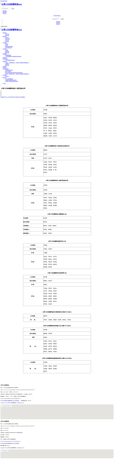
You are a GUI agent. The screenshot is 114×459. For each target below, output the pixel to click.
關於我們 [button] (5, 36)
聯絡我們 (5, 11)
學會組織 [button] (5, 42)
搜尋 (13, 8)
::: (3, 7)
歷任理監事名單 (8, 47)
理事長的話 (7, 39)
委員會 (6, 45)
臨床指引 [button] (5, 77)
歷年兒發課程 (8, 71)
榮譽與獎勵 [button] (5, 58)
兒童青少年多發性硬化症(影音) (11, 81)
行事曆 (6, 50)
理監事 (6, 44)
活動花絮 (7, 35)
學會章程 (7, 37)
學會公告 (7, 34)
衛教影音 (7, 65)
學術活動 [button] (5, 49)
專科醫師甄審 (8, 55)
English (4, 9)
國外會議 (7, 52)
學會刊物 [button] (5, 57)
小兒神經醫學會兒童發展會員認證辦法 (13, 56)
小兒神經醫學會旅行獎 (10, 60)
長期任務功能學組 (9, 46)
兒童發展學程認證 (9, 70)
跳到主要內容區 (3, 1)
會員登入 (5, 13)
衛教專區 (7, 63)
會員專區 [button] (5, 75)
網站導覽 (5, 12)
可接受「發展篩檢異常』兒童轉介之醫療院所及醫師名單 (17, 62)
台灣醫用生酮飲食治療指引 (11, 80)
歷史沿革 (7, 40)
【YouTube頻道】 (15, 400)
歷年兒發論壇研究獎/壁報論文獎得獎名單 (14, 72)
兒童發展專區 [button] (6, 68)
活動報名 (5, 66)
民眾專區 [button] (5, 61)
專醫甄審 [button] (5, 53)
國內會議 (7, 51)
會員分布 (5, 67)
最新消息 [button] (5, 32)
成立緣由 (7, 41)
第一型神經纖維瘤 (9, 78)
